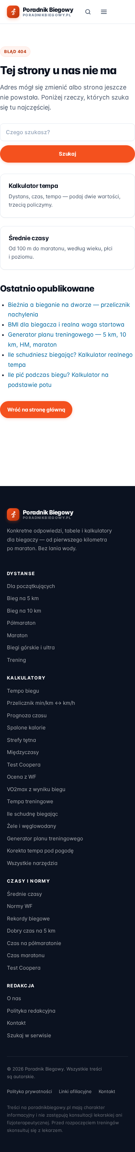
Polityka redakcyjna (31, 1010)
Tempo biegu (23, 690)
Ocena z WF (21, 776)
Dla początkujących (31, 586)
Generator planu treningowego (45, 838)
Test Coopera (23, 764)
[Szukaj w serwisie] (87, 11)
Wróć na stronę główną (36, 409)
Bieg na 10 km (24, 610)
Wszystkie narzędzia (32, 863)
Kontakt (16, 1023)
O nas (14, 998)
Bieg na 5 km (23, 598)
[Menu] (103, 11)
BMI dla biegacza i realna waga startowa (66, 324)
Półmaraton (21, 623)
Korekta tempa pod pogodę (40, 850)
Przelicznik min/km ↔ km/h (41, 703)
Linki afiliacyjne (75, 1091)
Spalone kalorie (26, 727)
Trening (16, 660)
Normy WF (20, 906)
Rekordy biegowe (28, 918)
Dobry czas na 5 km (31, 930)
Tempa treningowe (30, 801)
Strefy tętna (21, 740)
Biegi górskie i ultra (31, 647)
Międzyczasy (23, 752)
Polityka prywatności (29, 1091)
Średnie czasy (24, 894)
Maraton (17, 635)
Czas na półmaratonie (34, 943)
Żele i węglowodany (31, 826)
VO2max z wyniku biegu (36, 789)
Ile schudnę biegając (32, 814)
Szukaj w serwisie (29, 1035)
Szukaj (67, 153)
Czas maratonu (26, 955)
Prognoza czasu (27, 715)
